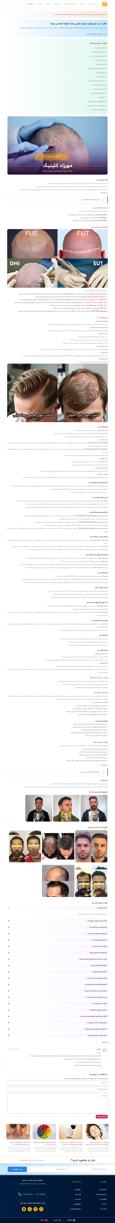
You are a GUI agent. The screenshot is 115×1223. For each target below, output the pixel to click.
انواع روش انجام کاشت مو (97, 56)
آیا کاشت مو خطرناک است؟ (99, 1004)
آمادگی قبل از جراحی (99, 89)
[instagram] (41, 1209)
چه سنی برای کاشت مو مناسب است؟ (96, 997)
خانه (105, 14)
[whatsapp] (30, 1209)
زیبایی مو (90, 14)
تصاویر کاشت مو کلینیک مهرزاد (96, 106)
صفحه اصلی (91, 4)
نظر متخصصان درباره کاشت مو (96, 68)
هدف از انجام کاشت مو (98, 52)
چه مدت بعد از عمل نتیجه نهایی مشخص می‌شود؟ (93, 959)
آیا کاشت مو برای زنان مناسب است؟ (97, 978)
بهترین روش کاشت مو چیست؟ (90, 200)
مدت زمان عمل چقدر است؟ (99, 940)
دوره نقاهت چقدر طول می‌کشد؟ (98, 953)
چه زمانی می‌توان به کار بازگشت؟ (98, 1010)
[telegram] (24, 1209)
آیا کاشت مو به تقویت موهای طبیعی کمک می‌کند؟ (93, 1016)
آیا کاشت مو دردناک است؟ (99, 946)
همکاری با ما (57, 4)
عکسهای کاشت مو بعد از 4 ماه (96, 101)
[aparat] (35, 1209)
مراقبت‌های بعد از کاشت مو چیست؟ (97, 1023)
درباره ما (48, 4)
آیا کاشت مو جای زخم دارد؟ (99, 972)
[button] (57, 907)
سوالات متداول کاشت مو (98, 110)
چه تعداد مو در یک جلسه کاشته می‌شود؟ (95, 991)
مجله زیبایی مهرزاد (69, 4)
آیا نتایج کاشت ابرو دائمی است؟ (98, 927)
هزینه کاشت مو (100, 64)
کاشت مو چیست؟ (100, 48)
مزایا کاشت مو (101, 73)
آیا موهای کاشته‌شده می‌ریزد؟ (99, 965)
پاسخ (100, 1067)
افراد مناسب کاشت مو (98, 85)
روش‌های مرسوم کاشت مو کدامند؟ (97, 934)
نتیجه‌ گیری (101, 97)
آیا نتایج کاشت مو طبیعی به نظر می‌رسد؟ (95, 1029)
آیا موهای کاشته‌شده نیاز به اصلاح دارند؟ (96, 984)
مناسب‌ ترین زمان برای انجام (97, 81)
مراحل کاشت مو (100, 60)
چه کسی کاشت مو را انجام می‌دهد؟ (97, 1035)
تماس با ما (39, 4)
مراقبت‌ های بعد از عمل (98, 93)
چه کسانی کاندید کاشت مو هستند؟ (97, 921)
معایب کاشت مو (100, 77)
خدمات (82, 4)
